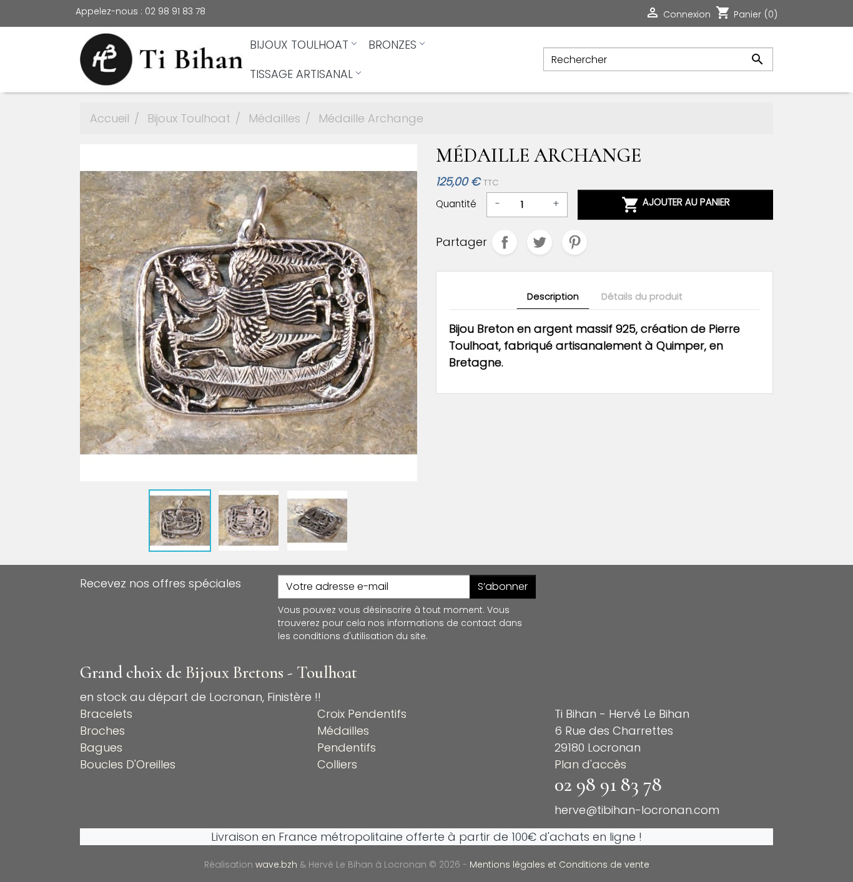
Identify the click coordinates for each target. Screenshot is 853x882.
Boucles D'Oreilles (127, 764)
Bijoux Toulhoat (299, 44)
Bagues (101, 747)
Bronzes (392, 44)
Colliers (337, 764)
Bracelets (106, 714)
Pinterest (574, 242)
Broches (102, 730)
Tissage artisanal (301, 74)
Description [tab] (553, 296)
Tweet (539, 242)
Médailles (343, 730)
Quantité (456, 203)
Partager (504, 242)
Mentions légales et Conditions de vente (559, 864)
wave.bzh (277, 864)
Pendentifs (346, 747)
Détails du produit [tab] (642, 296)
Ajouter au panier (675, 204)
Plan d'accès (590, 764)
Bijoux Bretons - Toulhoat (271, 672)
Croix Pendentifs (362, 714)
